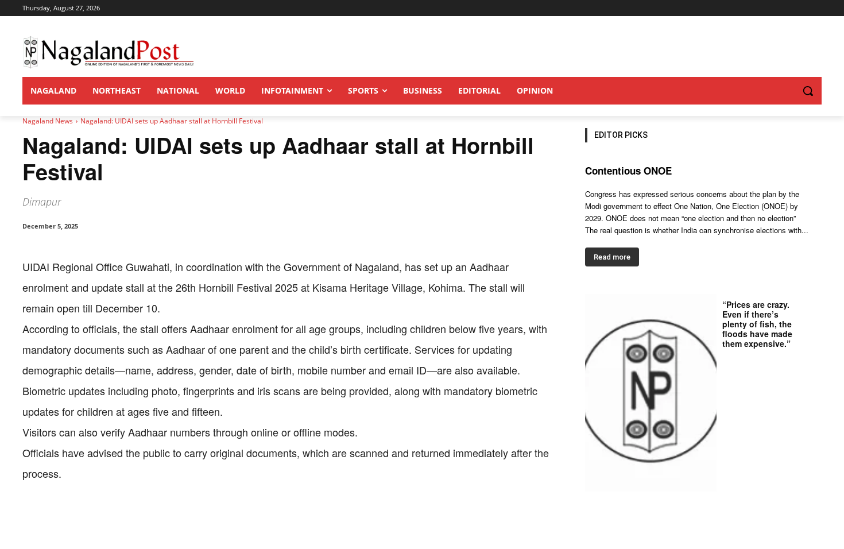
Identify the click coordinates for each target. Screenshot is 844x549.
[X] (128, 519)
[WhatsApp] (154, 519)
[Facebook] (101, 519)
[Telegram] (233, 519)
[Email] (207, 519)
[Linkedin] (180, 519)
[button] (785, 91)
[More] (261, 519)
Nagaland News (47, 121)
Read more (612, 257)
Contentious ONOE (628, 170)
